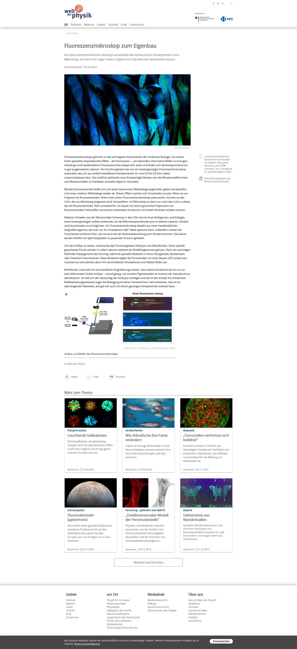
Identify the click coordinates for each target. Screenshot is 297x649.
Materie (89, 24)
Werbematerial (197, 613)
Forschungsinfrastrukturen (122, 627)
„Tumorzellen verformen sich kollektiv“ (206, 437)
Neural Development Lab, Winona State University (217, 180)
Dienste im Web (198, 610)
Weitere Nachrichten (148, 562)
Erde (124, 24)
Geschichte (195, 620)
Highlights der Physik (119, 610)
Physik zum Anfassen (119, 620)
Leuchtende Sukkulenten (87, 435)
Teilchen (75, 24)
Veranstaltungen (116, 603)
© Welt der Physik (74, 363)
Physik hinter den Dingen (162, 610)
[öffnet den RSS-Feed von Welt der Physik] (223, 3)
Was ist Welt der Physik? (202, 600)
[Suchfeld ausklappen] (231, 3)
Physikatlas (113, 607)
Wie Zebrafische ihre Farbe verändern (146, 437)
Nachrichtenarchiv (158, 607)
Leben (101, 24)
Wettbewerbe (114, 624)
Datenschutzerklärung (87, 643)
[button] (71, 376)
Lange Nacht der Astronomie (123, 617)
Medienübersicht (157, 600)
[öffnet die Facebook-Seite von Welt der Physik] (213, 3)
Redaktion (194, 603)
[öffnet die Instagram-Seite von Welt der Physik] (218, 3)
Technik (113, 24)
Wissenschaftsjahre (118, 613)
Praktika (193, 617)
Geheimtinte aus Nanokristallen (196, 517)
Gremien (194, 607)
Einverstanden (221, 641)
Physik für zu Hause (118, 600)
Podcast (152, 603)
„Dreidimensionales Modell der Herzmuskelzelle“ (146, 517)
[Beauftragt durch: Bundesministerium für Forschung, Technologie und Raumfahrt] (205, 20)
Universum (136, 24)
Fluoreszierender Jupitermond (81, 517)
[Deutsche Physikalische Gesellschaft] (225, 19)
